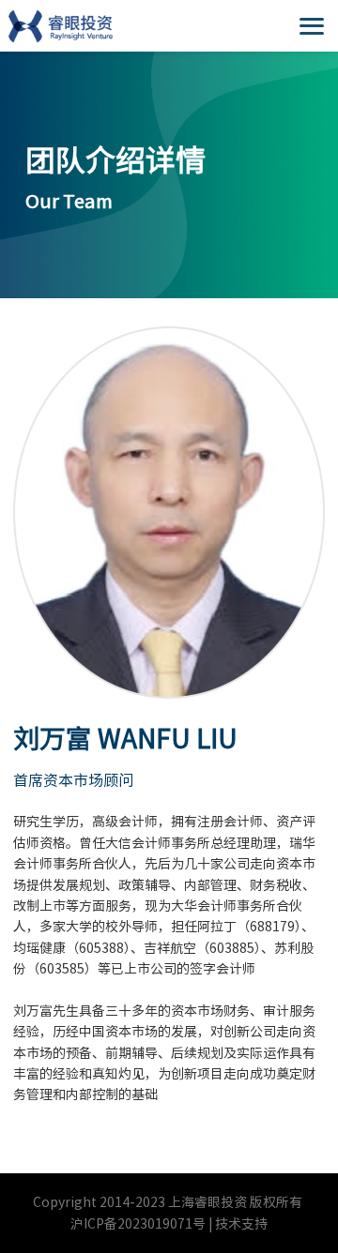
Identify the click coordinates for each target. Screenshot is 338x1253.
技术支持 (241, 1223)
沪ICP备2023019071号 (138, 1223)
